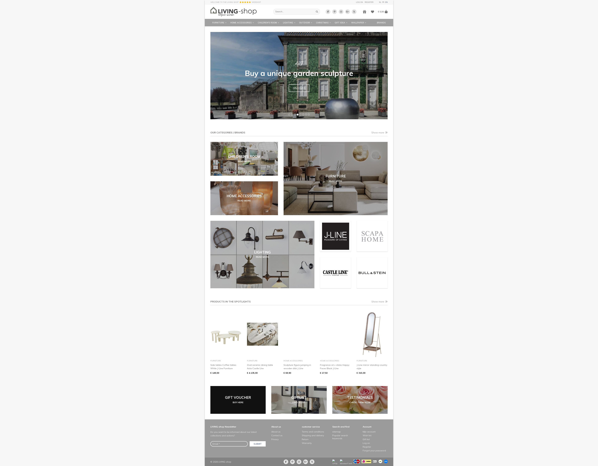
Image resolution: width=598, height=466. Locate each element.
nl (380, 2)
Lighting (288, 22)
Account (367, 426)
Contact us (276, 435)
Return (305, 439)
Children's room (267, 22)
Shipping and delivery (313, 435)
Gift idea (340, 22)
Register (369, 2)
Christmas (322, 22)
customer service (311, 426)
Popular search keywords (340, 437)
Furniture (218, 22)
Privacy (275, 439)
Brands (381, 22)
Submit (258, 443)
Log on (359, 2)
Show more (377, 132)
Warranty (307, 443)
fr (383, 2)
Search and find (340, 426)
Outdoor (304, 22)
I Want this (299, 91)
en (386, 2)
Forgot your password (374, 450)
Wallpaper (357, 22)
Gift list (366, 439)
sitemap (336, 431)
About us (276, 426)
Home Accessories (241, 22)
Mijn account (369, 431)
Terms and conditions (313, 431)
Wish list (367, 435)
